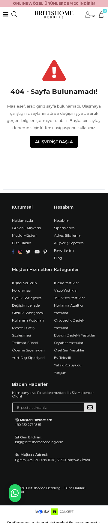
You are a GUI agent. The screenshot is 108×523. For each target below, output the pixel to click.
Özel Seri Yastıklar (69, 350)
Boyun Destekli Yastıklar (74, 335)
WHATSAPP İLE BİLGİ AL (15, 493)
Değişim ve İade (26, 305)
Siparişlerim (64, 228)
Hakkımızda (22, 220)
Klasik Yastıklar (66, 283)
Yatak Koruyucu (68, 365)
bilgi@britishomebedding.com (39, 442)
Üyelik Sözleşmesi (27, 298)
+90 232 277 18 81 (28, 425)
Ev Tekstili (62, 357)
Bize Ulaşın (21, 243)
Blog (58, 258)
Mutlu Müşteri (24, 235)
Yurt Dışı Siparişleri (28, 357)
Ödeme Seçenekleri (28, 350)
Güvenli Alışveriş (26, 228)
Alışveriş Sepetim (69, 243)
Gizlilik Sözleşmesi (28, 313)
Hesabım (61, 220)
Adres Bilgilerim (67, 235)
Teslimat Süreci (25, 342)
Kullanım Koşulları (28, 320)
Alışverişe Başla (54, 141)
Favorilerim (64, 250)
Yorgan (60, 372)
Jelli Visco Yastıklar (69, 298)
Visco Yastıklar (66, 290)
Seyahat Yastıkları (69, 342)
